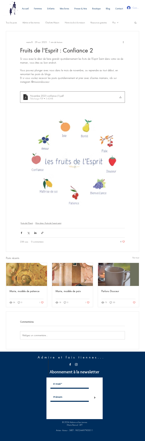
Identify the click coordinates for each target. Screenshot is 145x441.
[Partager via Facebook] (21, 233)
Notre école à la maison (75, 22)
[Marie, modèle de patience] (26, 274)
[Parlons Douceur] (118, 274)
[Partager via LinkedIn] (35, 233)
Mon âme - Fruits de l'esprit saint (48, 223)
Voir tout (135, 257)
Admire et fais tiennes (31, 22)
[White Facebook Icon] (70, 364)
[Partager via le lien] (42, 233)
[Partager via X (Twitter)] (28, 233)
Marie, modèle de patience (24, 291)
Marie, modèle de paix (68, 291)
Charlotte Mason (52, 22)
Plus (114, 22)
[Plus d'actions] (123, 42)
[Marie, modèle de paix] (72, 274)
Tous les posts (11, 22)
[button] (135, 22)
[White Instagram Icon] (76, 364)
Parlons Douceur (110, 291)
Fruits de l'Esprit (27, 223)
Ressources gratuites (99, 22)
